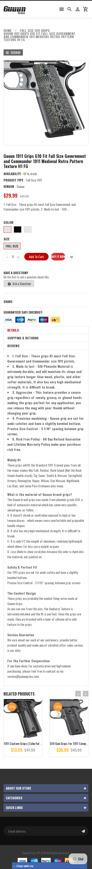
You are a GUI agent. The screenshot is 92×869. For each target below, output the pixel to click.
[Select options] (30, 733)
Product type (13, 180)
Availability (12, 173)
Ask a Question (21, 283)
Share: (8, 301)
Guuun (20, 186)
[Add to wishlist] (71, 256)
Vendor (9, 186)
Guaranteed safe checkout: (23, 312)
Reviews (13, 345)
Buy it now (58, 257)
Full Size (12, 246)
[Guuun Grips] (46, 860)
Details (13, 330)
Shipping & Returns (23, 337)
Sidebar (15, 52)
